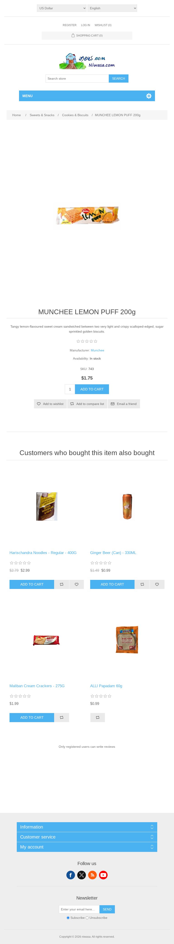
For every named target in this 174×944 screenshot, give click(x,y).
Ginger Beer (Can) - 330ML (113, 553)
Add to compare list (90, 404)
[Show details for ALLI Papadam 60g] (127, 639)
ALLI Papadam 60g (106, 686)
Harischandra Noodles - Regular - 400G (43, 553)
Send (107, 909)
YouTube (103, 875)
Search (118, 78)
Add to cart (92, 389)
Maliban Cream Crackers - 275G (37, 686)
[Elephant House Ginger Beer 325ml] (127, 506)
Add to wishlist (53, 404)
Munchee (97, 350)
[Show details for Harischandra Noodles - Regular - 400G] (46, 506)
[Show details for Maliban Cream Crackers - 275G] (46, 639)
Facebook (70, 875)
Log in (85, 25)
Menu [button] (27, 96)
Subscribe (77, 917)
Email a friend (127, 404)
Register (70, 25)
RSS (92, 875)
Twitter (81, 875)
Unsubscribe (98, 917)
